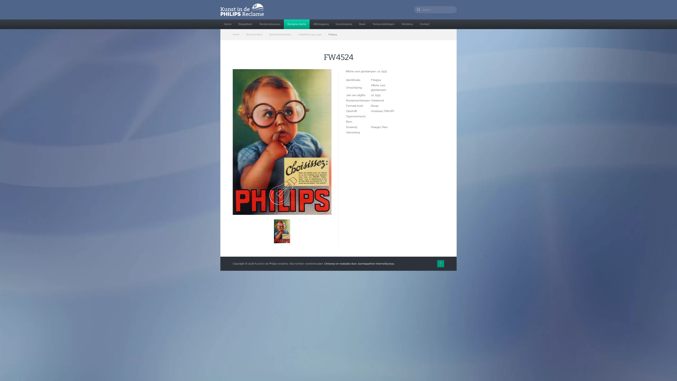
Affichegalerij (321, 24)
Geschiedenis (344, 24)
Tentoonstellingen (384, 24)
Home (227, 24)
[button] (282, 231)
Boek (362, 24)
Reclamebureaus (270, 24)
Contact (424, 24)
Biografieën (245, 24)
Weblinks (407, 24)
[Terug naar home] (242, 10)
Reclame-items (296, 24)
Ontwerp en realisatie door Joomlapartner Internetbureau (359, 263)
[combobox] (435, 9)
